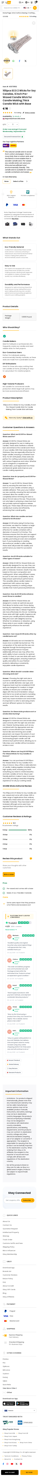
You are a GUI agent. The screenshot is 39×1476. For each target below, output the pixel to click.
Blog (4, 1293)
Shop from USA (9, 1433)
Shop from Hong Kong (12, 1439)
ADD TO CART (10, 1472)
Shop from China (26, 1443)
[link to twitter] (26, 61)
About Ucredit (8, 1286)
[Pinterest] (22, 1464)
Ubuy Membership (10, 1254)
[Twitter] (18, 1464)
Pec (4, 1363)
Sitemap (6, 1236)
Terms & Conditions (11, 1456)
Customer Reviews (10, 1275)
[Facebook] (4, 1464)
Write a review (9, 874)
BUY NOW (29, 1472)
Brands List (7, 1271)
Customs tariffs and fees (13, 1243)
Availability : (7, 116)
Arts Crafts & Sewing (19, 13)
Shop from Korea (10, 1443)
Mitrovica (6, 1370)
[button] (21, 2)
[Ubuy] (8, 2)
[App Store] (9, 1404)
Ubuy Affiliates (8, 1297)
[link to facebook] (19, 61)
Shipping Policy (8, 1247)
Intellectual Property (11, 1232)
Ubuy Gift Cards (9, 1289)
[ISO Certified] (24, 1422)
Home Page (7, 13)
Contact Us (7, 1225)
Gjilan (5, 1381)
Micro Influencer (9, 1250)
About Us (6, 1221)
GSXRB (5, 16)
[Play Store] (22, 1404)
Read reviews (10, 930)
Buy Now (15, 219)
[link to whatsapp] (13, 61)
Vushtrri (6, 1374)
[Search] (35, 8)
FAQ (4, 1282)
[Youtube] (13, 1464)
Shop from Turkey (10, 1446)
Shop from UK (23, 1433)
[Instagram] (8, 1464)
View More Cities (9, 1388)
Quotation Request (10, 1229)
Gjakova (6, 1366)
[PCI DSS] (8, 1423)
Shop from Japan (10, 1436)
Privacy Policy (27, 1456)
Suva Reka (7, 1385)
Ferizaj (5, 1377)
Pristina (5, 1359)
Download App (9, 1268)
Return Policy (8, 1279)
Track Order (7, 1240)
